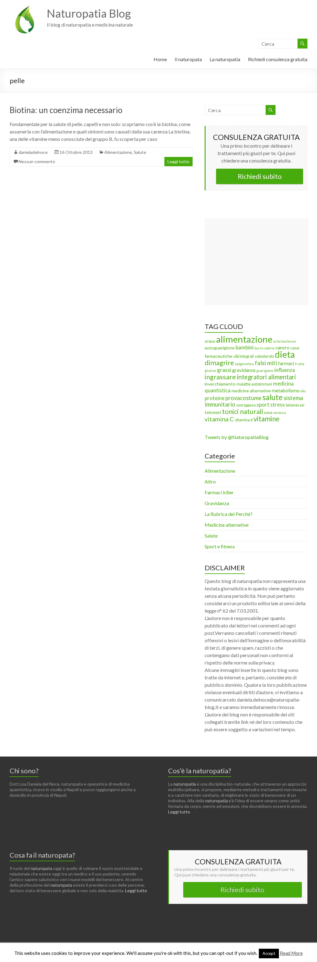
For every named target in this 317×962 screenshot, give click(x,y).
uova (268, 412)
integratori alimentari (266, 377)
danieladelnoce (33, 152)
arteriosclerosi (284, 341)
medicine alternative (251, 390)
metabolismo (286, 390)
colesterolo (264, 356)
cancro (282, 347)
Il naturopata (188, 59)
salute (273, 397)
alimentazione (244, 339)
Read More (291, 953)
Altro (210, 481)
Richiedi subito (260, 176)
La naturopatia (225, 59)
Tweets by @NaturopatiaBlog (237, 437)
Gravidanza (217, 503)
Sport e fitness (220, 546)
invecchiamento (220, 383)
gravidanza (243, 370)
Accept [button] (269, 953)
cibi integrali (243, 356)
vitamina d (244, 420)
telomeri (213, 412)
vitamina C (219, 419)
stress (277, 405)
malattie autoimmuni (254, 384)
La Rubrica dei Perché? (229, 514)
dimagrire (219, 362)
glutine (210, 371)
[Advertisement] (257, 261)
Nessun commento (37, 161)
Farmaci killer (219, 492)
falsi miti (266, 363)
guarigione (264, 371)
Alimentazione (118, 152)
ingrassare (220, 377)
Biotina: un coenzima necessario (66, 110)
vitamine (267, 419)
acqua (210, 341)
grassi (224, 370)
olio (303, 391)
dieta (285, 354)
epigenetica (244, 364)
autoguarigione (220, 347)
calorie (269, 348)
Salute (140, 152)
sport (263, 405)
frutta (299, 364)
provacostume (243, 398)
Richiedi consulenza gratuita (277, 59)
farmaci (286, 363)
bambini (245, 347)
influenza (284, 370)
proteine (214, 398)
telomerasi (295, 405)
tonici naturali (242, 411)
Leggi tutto (178, 161)
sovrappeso (246, 405)
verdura (279, 413)
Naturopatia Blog (89, 13)
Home (160, 59)
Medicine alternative (227, 525)
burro (258, 348)
